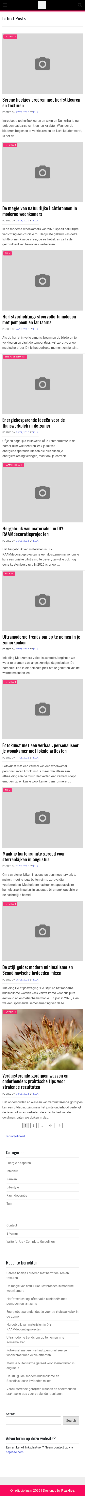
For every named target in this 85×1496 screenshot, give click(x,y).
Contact (12, 1225)
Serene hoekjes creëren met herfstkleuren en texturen (41, 102)
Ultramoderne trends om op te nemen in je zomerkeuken (41, 639)
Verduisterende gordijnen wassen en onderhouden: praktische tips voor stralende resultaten (35, 1081)
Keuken (9, 573)
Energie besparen (15, 356)
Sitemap (12, 1233)
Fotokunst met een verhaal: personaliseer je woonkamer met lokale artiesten (40, 747)
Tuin (7, 253)
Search (10, 1414)
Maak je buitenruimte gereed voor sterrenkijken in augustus (33, 856)
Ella (36, 112)
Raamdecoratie (14, 465)
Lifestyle (13, 1187)
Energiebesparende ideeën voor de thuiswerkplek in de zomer (33, 422)
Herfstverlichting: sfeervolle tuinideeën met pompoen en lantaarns (39, 319)
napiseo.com (15, 1452)
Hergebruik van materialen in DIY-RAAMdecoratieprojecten (33, 531)
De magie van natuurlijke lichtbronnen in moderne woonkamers (39, 210)
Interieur (10, 36)
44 (51, 1125)
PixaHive (67, 1490)
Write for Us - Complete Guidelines (31, 1241)
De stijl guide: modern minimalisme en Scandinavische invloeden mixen (37, 969)
